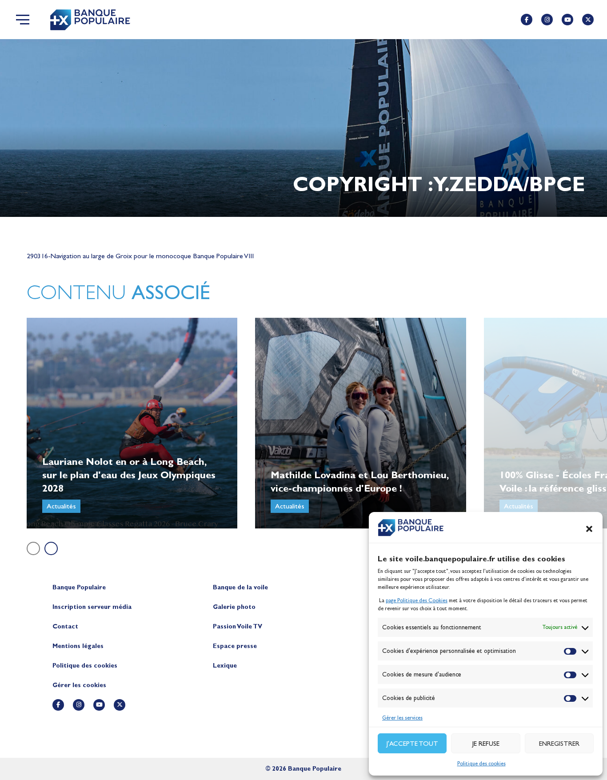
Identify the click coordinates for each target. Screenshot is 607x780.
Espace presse (235, 646)
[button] (589, 528)
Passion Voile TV (237, 626)
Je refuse (485, 744)
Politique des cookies (481, 763)
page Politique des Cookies (416, 600)
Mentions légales (78, 646)
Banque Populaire (79, 587)
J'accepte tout (412, 744)
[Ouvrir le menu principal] (22, 19)
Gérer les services (402, 718)
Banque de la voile (240, 587)
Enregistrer (559, 744)
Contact (65, 626)
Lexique (225, 665)
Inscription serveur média (92, 607)
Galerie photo (234, 607)
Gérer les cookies (79, 685)
